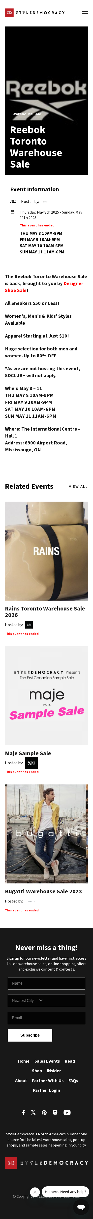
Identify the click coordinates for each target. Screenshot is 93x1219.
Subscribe (30, 1035)
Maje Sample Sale (28, 753)
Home (24, 1061)
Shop (37, 1071)
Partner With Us (47, 1081)
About (21, 1081)
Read (70, 1061)
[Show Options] (60, 1001)
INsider (54, 1071)
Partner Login (46, 1090)
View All (78, 486)
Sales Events (47, 1061)
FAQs (73, 1081)
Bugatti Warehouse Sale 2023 (43, 891)
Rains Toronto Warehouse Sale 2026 (45, 611)
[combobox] (25, 1001)
